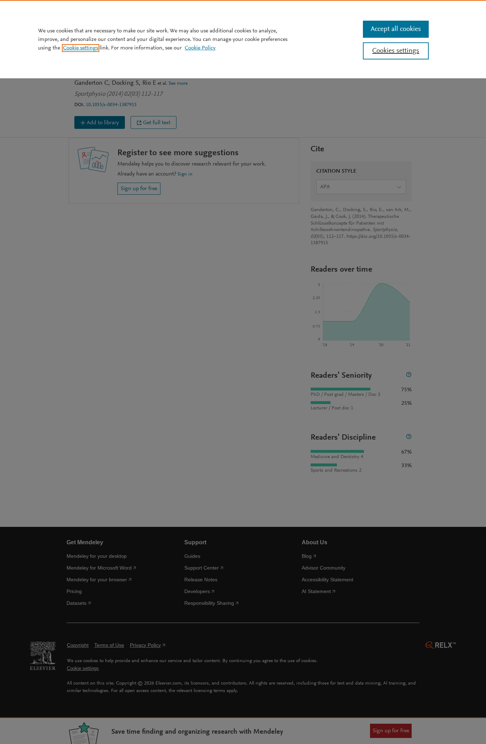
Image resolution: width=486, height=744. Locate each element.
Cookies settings (395, 50)
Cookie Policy (200, 48)
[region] (243, 39)
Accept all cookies (396, 29)
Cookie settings (80, 48)
